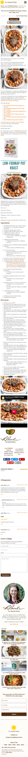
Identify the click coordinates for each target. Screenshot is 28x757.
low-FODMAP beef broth (18, 258)
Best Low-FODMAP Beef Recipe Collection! (13, 99)
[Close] (26, 746)
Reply (2, 494)
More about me (14, 624)
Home (2, 6)
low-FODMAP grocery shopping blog (16, 264)
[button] (14, 22)
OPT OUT (4, 754)
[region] (14, 751)
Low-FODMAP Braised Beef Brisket (13, 119)
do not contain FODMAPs (16, 263)
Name (2, 552)
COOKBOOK (16, 131)
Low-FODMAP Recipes (11, 6)
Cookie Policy (8, 752)
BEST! (2, 135)
